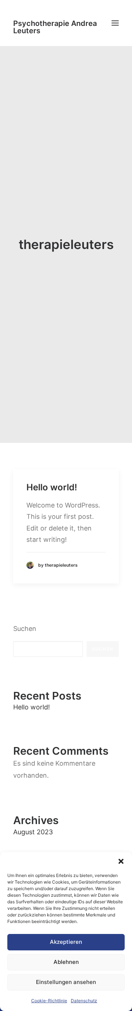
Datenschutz (84, 1000)
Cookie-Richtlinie (49, 1000)
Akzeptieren (66, 941)
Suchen (24, 628)
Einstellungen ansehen (66, 982)
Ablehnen (66, 961)
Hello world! (51, 487)
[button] (121, 861)
